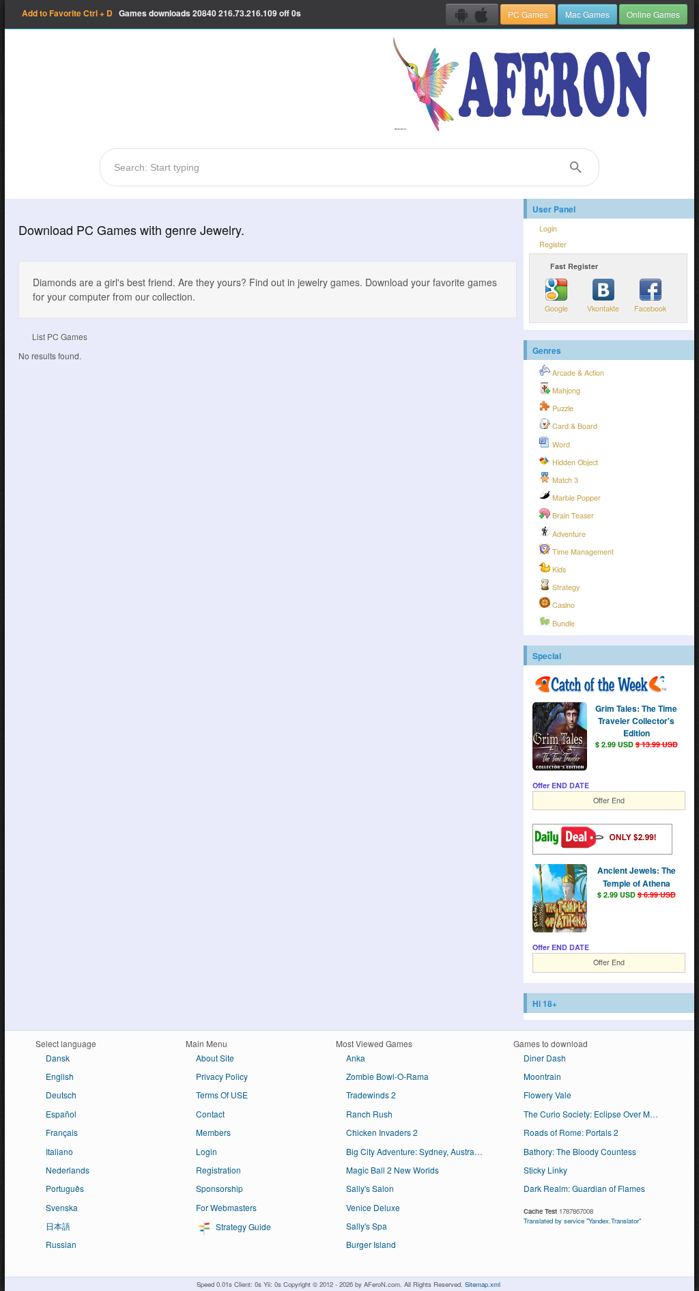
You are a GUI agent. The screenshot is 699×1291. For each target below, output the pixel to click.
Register (553, 244)
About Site (215, 1058)
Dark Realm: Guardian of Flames (584, 1188)
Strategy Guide (242, 1226)
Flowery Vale (547, 1094)
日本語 (58, 1226)
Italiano (59, 1151)
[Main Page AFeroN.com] (524, 85)
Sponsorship (219, 1188)
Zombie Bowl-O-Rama (387, 1076)
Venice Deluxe (373, 1207)
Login (548, 228)
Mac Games (587, 14)
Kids (558, 569)
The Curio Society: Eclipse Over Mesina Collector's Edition (597, 1114)
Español (61, 1114)
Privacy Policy (222, 1076)
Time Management (582, 551)
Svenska (62, 1207)
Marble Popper (575, 497)
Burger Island (371, 1244)
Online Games (653, 14)
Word (560, 444)
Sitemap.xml (482, 1284)
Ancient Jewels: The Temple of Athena (636, 876)
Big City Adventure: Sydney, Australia (414, 1151)
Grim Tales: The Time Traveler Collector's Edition (636, 720)
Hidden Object (574, 462)
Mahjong (565, 390)
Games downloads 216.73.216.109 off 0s (161, 13)
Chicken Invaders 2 (382, 1132)
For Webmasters (226, 1207)
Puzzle (561, 408)
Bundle (562, 623)
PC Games (528, 14)
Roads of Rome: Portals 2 (571, 1132)
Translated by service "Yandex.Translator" (582, 1220)
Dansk (58, 1058)
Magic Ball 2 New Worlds (392, 1170)
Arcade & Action (577, 372)
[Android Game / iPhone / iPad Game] (472, 14)
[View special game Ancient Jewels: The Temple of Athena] (559, 899)
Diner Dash (545, 1058)
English (60, 1076)
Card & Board (573, 426)
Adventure (568, 534)
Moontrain (542, 1076)
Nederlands (67, 1170)
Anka (355, 1058)
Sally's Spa (366, 1226)
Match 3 (564, 480)
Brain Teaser (572, 515)
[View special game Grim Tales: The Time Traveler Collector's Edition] (559, 737)
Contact (210, 1114)
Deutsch (61, 1094)
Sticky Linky (545, 1170)
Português (65, 1188)
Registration (218, 1170)
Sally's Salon (370, 1188)
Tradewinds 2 (371, 1094)
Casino (562, 605)
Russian (61, 1244)
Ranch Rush (369, 1114)
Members (213, 1132)
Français (62, 1132)
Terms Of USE (222, 1094)
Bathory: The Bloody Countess (580, 1151)
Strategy (565, 587)
